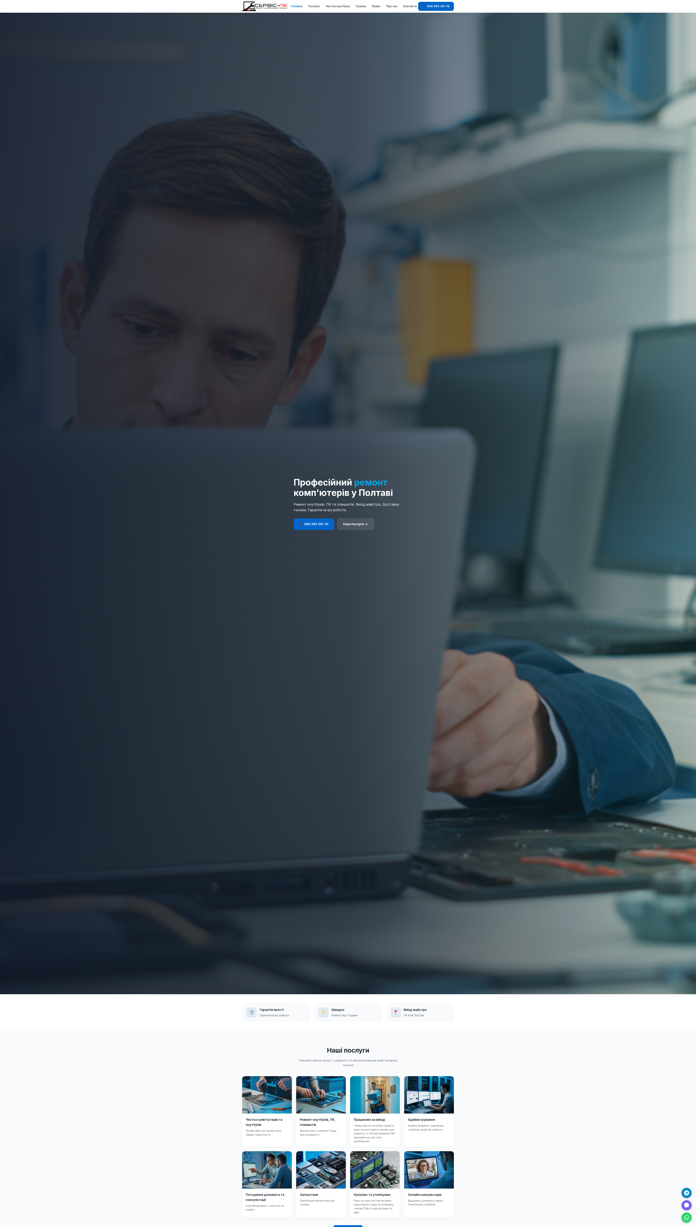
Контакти (410, 6)
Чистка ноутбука (338, 6)
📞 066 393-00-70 (436, 6)
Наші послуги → (355, 524)
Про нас (391, 6)
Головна (296, 6)
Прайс (376, 6)
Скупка (361, 6)
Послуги (314, 6)
